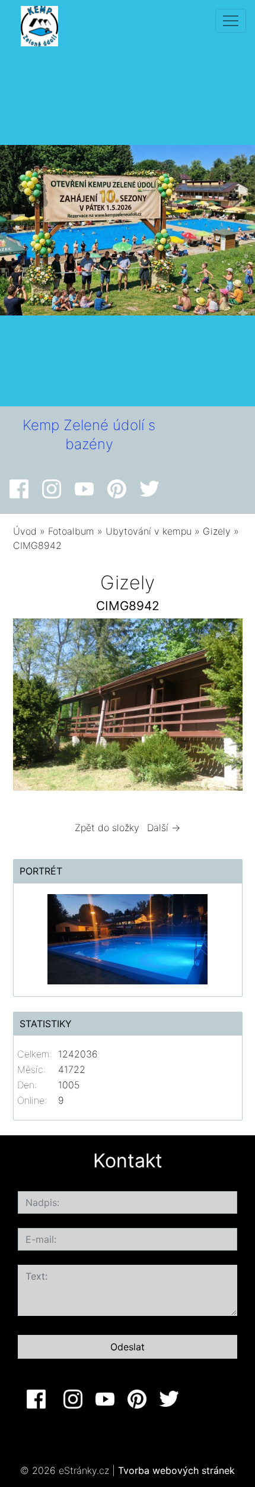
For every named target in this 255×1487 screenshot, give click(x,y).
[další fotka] (223, 707)
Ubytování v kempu (149, 531)
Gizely (217, 531)
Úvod (25, 531)
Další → (163, 828)
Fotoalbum (71, 531)
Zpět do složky (107, 828)
